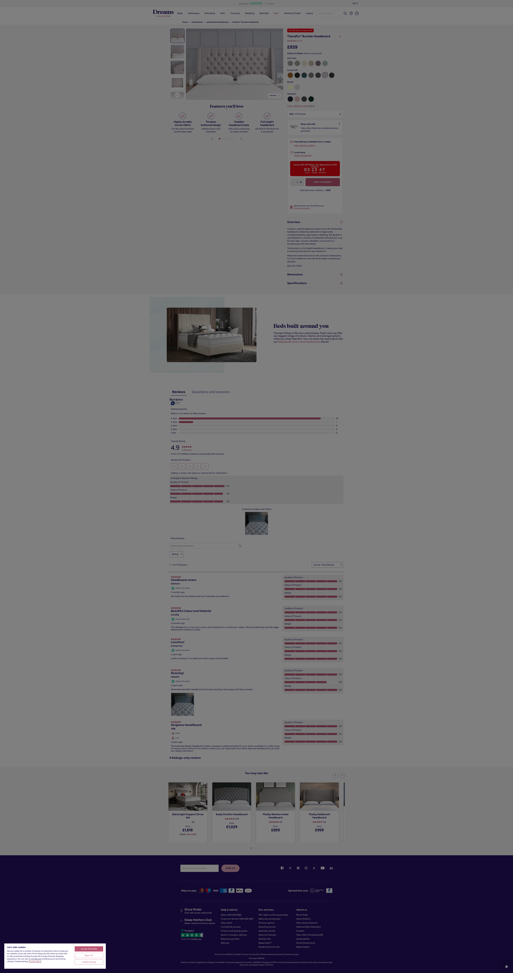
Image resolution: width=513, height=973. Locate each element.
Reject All (89, 955)
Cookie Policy (35, 961)
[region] (55, 956)
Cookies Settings (89, 962)
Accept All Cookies (89, 949)
